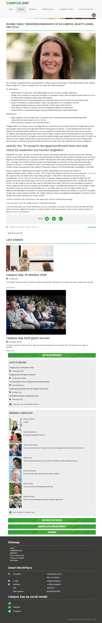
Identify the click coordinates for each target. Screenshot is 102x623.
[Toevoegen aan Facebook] (61, 218)
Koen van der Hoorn (31, 445)
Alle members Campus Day (23, 512)
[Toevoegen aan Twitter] (47, 218)
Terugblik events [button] (66, 9)
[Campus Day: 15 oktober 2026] (50, 258)
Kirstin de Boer (29, 419)
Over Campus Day (86, 9)
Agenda (52, 532)
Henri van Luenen (30, 471)
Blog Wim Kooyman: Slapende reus (23, 396)
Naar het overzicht (15, 233)
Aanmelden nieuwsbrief (52, 526)
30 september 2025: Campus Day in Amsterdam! (29, 382)
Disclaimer (14, 560)
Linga (94, 619)
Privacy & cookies (17, 558)
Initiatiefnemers (48, 9)
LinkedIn (16, 607)
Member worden (52, 520)
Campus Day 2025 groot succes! (28, 338)
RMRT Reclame (79, 619)
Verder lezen (10, 288)
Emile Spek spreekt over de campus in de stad (28, 389)
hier (12, 203)
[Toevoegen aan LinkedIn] (54, 218)
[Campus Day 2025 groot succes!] (50, 312)
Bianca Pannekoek (30, 432)
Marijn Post (28, 458)
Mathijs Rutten (29, 496)
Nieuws (21, 9)
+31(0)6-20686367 (54, 584)
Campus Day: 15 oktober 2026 (26, 275)
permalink (92, 227)
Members (33, 9)
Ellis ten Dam (28, 484)
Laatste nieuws (17, 362)
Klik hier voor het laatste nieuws (26, 404)
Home (11, 9)
